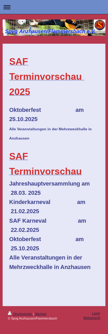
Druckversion (23, 314)
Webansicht (91, 318)
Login (96, 313)
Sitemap (40, 314)
